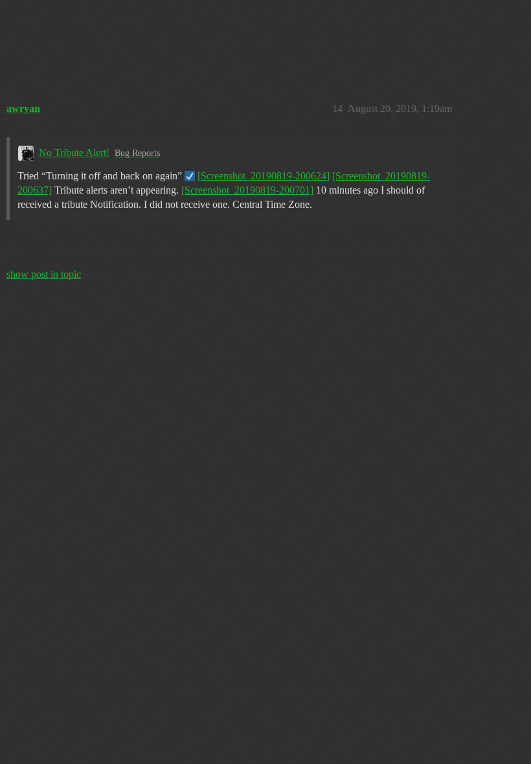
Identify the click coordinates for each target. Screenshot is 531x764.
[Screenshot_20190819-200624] (264, 175)
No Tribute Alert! (74, 152)
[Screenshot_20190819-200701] (247, 190)
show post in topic (43, 274)
